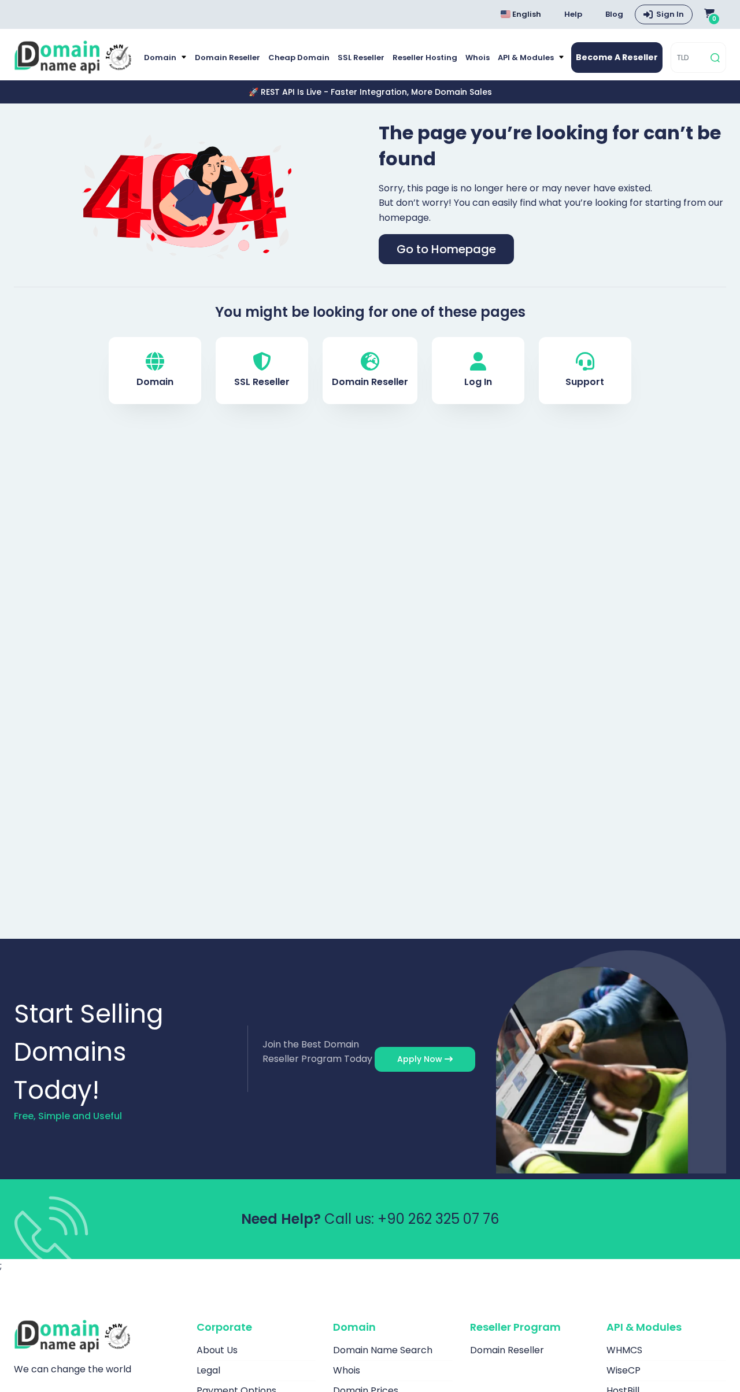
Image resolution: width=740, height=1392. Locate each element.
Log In (478, 381)
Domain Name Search (382, 1350)
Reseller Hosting (425, 57)
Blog (614, 14)
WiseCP (623, 1370)
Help (573, 14)
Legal (208, 1370)
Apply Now (421, 1059)
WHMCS (624, 1350)
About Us (217, 1350)
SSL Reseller (361, 57)
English (525, 14)
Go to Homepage (446, 249)
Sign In (670, 14)
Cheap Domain (299, 57)
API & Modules (527, 57)
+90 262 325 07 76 (438, 1218)
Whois (477, 57)
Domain (161, 57)
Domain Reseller (227, 57)
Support (584, 381)
